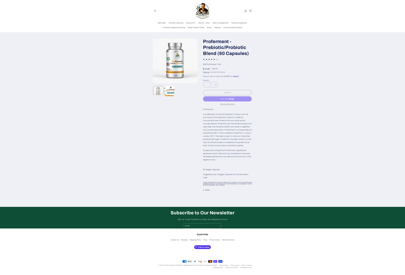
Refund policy (224, 265)
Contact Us (175, 240)
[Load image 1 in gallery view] (158, 91)
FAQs (205, 240)
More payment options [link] (227, 104)
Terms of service (247, 265)
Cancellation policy (246, 267)
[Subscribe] (219, 225)
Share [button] (207, 190)
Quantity (206, 80)
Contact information (231, 267)
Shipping (206, 72)
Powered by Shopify (211, 265)
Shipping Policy (195, 240)
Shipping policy (218, 267)
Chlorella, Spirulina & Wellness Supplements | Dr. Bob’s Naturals (184, 265)
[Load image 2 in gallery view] (169, 91)
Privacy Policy (214, 240)
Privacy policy (235, 265)
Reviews (184, 240)
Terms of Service (228, 240)
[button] (155, 10)
